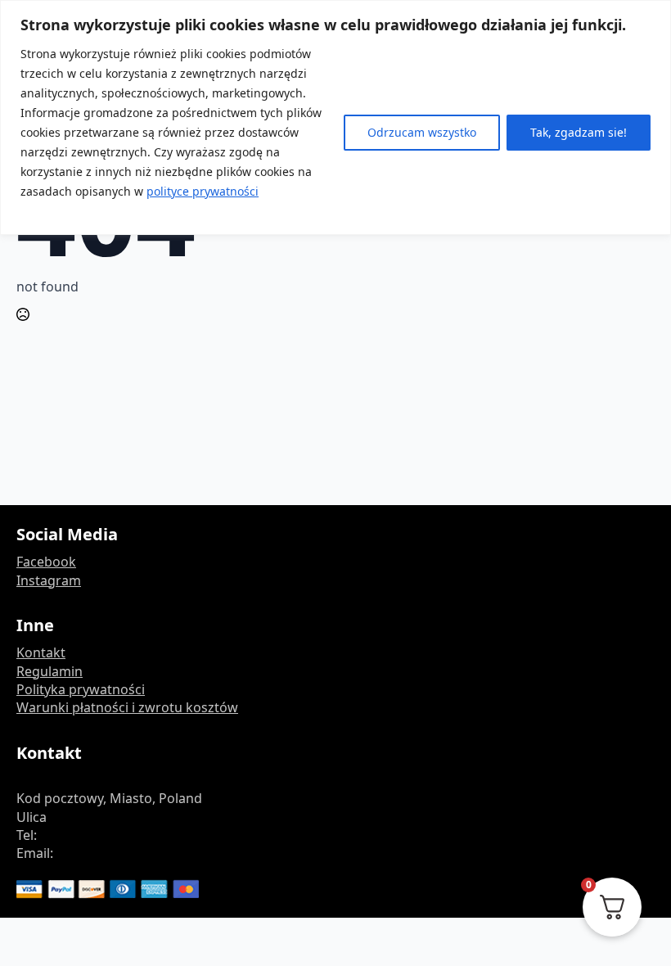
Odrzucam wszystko (421, 132)
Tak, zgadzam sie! (578, 132)
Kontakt (40, 652)
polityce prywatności (202, 191)
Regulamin (49, 671)
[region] (335, 117)
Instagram (48, 580)
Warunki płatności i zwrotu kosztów (127, 707)
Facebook (46, 562)
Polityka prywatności (80, 689)
